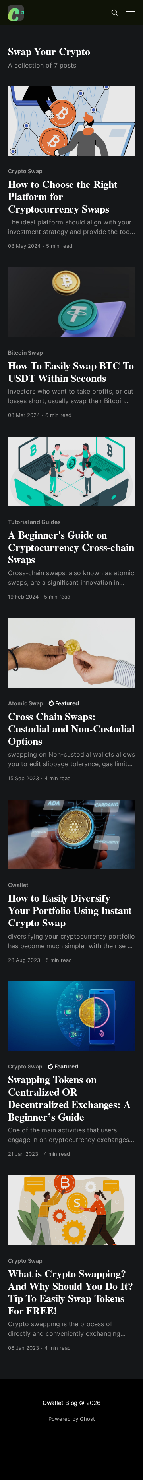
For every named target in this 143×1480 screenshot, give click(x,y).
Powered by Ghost (71, 1419)
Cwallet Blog (60, 1403)
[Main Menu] (130, 13)
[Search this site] (114, 12)
